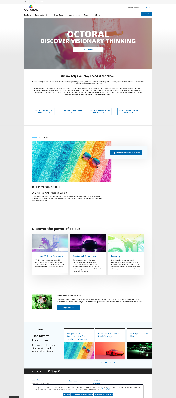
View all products (88, 49)
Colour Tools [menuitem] (58, 15)
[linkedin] (59, 371)
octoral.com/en (38, 380)
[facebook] (55, 371)
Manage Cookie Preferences (104, 394)
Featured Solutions (84, 256)
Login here (67, 308)
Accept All (66, 394)
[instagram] (52, 371)
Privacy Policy (96, 383)
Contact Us (73, 381)
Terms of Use (96, 380)
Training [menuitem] (87, 15)
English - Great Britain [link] (37, 2)
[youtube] (49, 371)
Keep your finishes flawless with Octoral (126, 153)
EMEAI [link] (26, 2)
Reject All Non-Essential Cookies (82, 394)
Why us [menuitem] (97, 15)
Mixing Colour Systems (49, 256)
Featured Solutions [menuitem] (42, 15)
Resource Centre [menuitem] (73, 15)
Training (116, 256)
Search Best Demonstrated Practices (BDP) (100, 111)
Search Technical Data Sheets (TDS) (43, 111)
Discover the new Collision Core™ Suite (128, 111)
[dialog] (88, 391)
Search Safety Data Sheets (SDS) (72, 111)
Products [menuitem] (27, 15)
